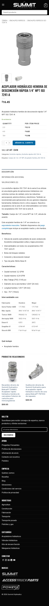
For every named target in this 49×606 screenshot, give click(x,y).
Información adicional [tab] (13, 177)
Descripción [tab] (8, 172)
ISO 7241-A (41, 158)
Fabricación (6, 512)
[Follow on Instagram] (6, 560)
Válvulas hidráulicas (9, 540)
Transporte (6, 516)
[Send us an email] (9, 560)
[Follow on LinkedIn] (11, 560)
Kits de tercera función (11, 544)
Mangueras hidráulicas (11, 548)
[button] (3, 4)
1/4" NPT (21, 158)
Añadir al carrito (24, 143)
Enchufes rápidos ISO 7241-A (31, 154)
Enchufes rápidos (17, 20)
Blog (3, 481)
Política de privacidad (10, 492)
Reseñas (5, 477)
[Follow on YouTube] (14, 560)
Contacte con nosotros (11, 457)
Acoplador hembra (31, 158)
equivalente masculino (10, 225)
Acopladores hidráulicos (11, 536)
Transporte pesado (9, 520)
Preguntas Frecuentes (10, 445)
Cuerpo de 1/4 (13, 158)
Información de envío (10, 453)
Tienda (4, 20)
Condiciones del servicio (11, 489)
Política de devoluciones (11, 449)
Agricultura (6, 505)
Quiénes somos (8, 473)
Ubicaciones (7, 485)
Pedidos (5, 461)
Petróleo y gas (7, 524)
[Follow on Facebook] (3, 560)
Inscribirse (8, 435)
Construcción (7, 509)
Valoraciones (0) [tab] (10, 182)
